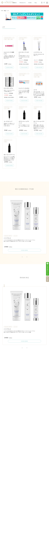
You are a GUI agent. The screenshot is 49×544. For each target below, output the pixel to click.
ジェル (5, 75)
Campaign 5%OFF (7, 37)
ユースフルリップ (8, 121)
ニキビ (20, 75)
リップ (5, 108)
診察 (11, 39)
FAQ (36, 2)
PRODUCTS (23, 2)
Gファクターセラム (8, 88)
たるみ (5, 39)
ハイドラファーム (38, 52)
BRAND (15, 2)
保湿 (8, 39)
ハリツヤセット (7, 238)
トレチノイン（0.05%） (24, 88)
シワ (13, 37)
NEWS (30, 2)
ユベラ (35, 90)
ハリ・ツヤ (20, 108)
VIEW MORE (9, 67)
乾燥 (8, 108)
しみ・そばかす (36, 75)
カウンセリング (6, 106)
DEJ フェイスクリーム (9, 154)
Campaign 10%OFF (23, 37)
